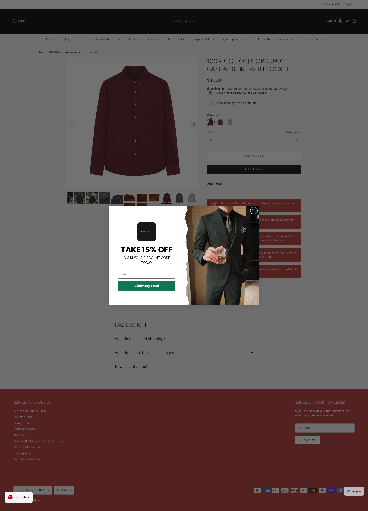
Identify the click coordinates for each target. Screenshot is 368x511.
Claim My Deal (146, 286)
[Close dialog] (254, 210)
